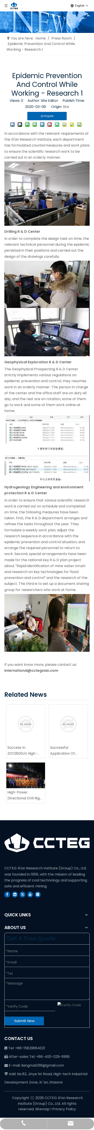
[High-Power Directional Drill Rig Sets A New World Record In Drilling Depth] (25, 775)
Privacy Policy (64, 1109)
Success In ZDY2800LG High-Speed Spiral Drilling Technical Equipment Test (25, 750)
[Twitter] (22, 894)
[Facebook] (7, 894)
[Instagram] (38, 894)
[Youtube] (30, 894)
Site (66, 106)
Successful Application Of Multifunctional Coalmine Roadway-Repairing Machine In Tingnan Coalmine (68, 750)
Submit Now (24, 1020)
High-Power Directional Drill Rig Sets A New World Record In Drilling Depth (23, 795)
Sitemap (42, 1109)
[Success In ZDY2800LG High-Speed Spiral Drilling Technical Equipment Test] (25, 724)
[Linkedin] (15, 894)
